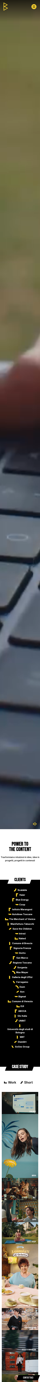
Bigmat (22, 996)
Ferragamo (22, 982)
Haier (22, 895)
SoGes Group (22, 1046)
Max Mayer (22, 972)
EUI (22, 1006)
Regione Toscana (22, 962)
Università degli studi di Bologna (20, 1031)
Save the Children (22, 928)
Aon (22, 991)
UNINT (22, 1020)
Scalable (22, 890)
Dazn (22, 987)
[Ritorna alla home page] (6, 6)
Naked (22, 938)
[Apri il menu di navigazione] (33, 6)
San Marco (22, 958)
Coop (22, 904)
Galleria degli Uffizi (22, 977)
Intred (22, 933)
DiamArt (22, 1042)
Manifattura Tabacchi (22, 924)
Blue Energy (22, 899)
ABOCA (22, 1011)
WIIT (22, 1037)
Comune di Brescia (22, 943)
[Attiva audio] (35, 824)
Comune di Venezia (22, 1001)
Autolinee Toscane (22, 914)
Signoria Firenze (22, 948)
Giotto (22, 953)
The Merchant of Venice (22, 919)
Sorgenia (22, 967)
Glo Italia (22, 1016)
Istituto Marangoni (22, 909)
